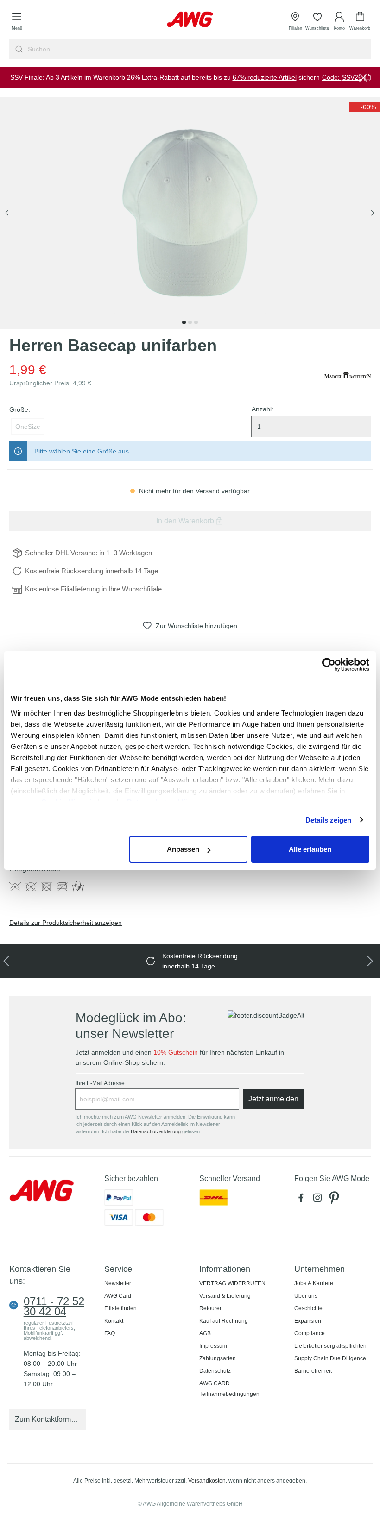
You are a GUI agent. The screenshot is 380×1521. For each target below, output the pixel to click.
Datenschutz (215, 1371)
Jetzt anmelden (273, 1099)
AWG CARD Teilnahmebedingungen (229, 1388)
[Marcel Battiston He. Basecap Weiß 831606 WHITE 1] (190, 213)
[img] (364, 107)
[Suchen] (17, 49)
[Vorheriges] (7, 213)
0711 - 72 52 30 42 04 (54, 1306)
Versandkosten (207, 1480)
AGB (205, 1333)
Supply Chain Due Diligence (330, 1358)
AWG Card (117, 1296)
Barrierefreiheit (313, 1371)
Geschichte (308, 1308)
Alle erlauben (310, 849)
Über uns (305, 1296)
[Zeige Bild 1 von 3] (184, 322)
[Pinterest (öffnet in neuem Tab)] (335, 1200)
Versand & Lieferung (225, 1296)
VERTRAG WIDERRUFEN (232, 1283)
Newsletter (117, 1283)
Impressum (213, 1346)
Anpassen (183, 849)
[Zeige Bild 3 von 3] (196, 322)
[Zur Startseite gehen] (190, 19)
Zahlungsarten (217, 1358)
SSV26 (352, 77)
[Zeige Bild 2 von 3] (190, 322)
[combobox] (198, 49)
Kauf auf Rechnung (223, 1321)
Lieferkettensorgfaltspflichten (330, 1346)
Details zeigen (328, 820)
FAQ (109, 1333)
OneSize (27, 426)
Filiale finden (120, 1308)
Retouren (211, 1308)
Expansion (307, 1321)
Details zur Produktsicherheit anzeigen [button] (65, 922)
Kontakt (113, 1321)
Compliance (309, 1333)
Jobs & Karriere (313, 1283)
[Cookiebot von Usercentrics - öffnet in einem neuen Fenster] (328, 665)
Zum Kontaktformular (49, 1419)
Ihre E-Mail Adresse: (101, 1083)
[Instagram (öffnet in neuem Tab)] (319, 1200)
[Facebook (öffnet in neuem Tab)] (302, 1200)
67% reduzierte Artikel (265, 77)
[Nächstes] (373, 213)
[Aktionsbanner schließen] (363, 77)
